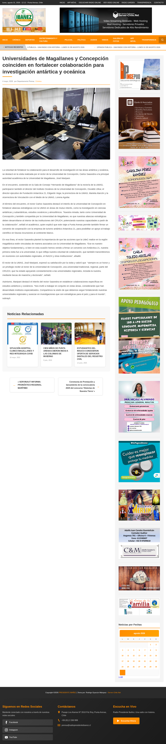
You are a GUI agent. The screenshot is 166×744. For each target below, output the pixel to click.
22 (150, 661)
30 (156, 667)
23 (156, 661)
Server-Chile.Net (114, 692)
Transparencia (149, 40)
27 (139, 667)
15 (150, 656)
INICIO (62, 3)
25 (128, 667)
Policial (69, 40)
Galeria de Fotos (118, 39)
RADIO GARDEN (128, 3)
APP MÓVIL (71, 3)
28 (145, 667)
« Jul (121, 677)
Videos (105, 40)
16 (156, 656)
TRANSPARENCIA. (144, 3)
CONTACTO (159, 3)
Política (82, 40)
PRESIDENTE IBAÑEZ (67, 692)
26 (134, 667)
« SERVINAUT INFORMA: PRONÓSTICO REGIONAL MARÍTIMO (30, 385)
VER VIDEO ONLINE (111, 3)
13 (139, 656)
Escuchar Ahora (128, 721)
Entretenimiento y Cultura (48, 39)
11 (128, 656)
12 (134, 656)
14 (145, 656)
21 (145, 661)
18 (128, 661)
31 (122, 672)
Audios (93, 40)
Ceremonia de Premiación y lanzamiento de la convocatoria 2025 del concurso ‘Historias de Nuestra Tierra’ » (80, 386)
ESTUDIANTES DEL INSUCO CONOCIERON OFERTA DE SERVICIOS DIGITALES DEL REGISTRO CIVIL (90, 353)
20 (139, 661)
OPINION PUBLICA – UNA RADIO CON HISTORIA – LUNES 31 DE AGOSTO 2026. (48, 47)
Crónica (16, 40)
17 (122, 661)
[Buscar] (162, 40)
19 (134, 661)
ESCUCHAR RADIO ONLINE (90, 3)
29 (150, 667)
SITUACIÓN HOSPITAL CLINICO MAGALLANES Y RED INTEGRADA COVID (22, 351)
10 (122, 656)
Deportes (30, 40)
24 (122, 667)
